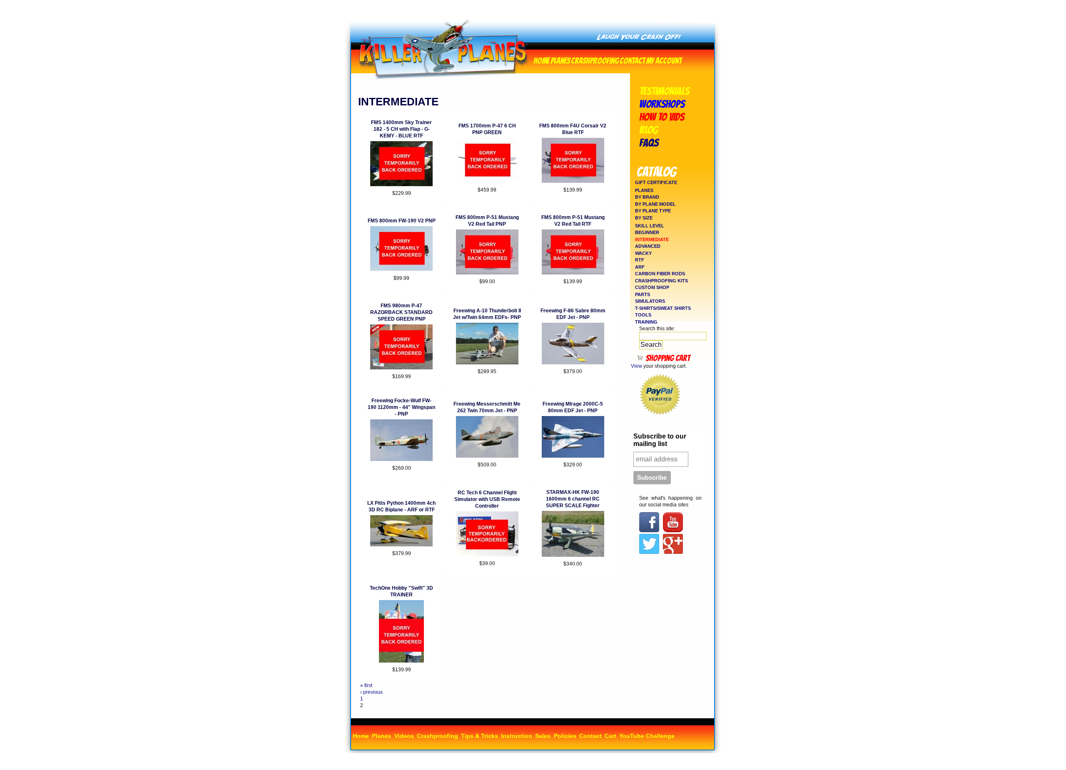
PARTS (642, 294)
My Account (664, 59)
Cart (610, 736)
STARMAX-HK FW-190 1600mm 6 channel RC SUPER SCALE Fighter (573, 498)
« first (366, 685)
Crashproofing (595, 59)
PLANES (644, 190)
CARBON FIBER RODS (660, 273)
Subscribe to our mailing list (659, 440)
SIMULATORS (650, 301)
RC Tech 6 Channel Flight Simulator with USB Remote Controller (487, 499)
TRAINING (646, 321)
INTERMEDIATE (652, 239)
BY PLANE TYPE (653, 210)
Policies (565, 736)
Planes (560, 59)
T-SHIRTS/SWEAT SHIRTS (663, 308)
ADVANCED (647, 246)
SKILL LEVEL (649, 225)
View (636, 366)
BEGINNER (647, 232)
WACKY (643, 253)
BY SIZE (644, 217)
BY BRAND (647, 196)
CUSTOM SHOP (652, 287)
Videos (404, 736)
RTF (639, 259)
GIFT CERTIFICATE (656, 182)
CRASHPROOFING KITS (661, 280)
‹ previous (371, 692)
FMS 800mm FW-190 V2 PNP (402, 221)
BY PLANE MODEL (655, 204)
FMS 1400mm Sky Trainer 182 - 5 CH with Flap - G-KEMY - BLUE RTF (401, 129)
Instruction (516, 736)
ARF (640, 266)
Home (541, 59)
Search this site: (657, 328)
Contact (632, 59)
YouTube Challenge (647, 736)
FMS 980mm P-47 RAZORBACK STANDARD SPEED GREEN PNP (401, 312)
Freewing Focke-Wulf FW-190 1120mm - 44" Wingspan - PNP (401, 407)
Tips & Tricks (479, 736)
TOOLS (643, 314)
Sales (542, 736)
